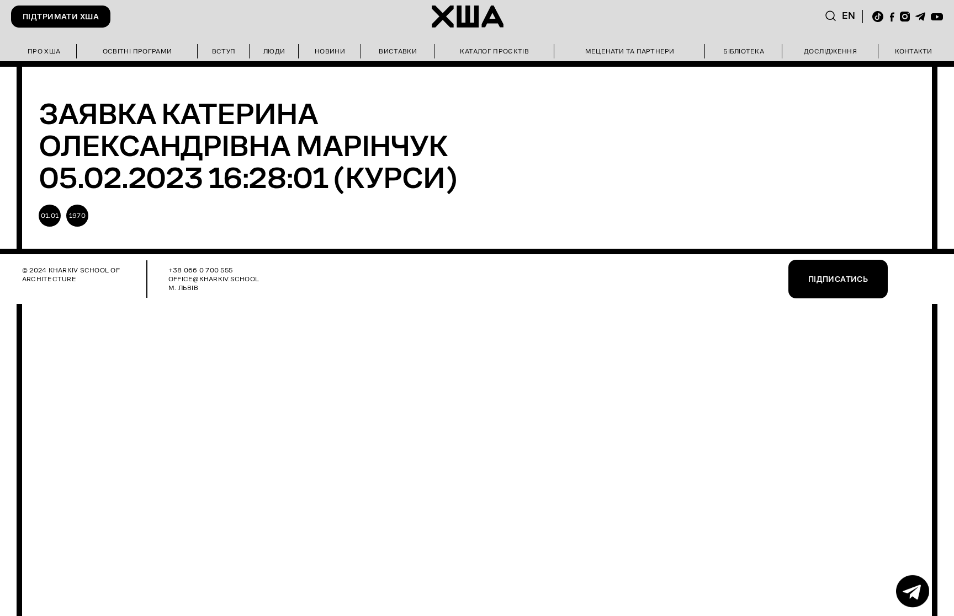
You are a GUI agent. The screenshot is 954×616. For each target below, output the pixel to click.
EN (849, 16)
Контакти (913, 51)
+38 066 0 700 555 (200, 270)
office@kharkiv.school (213, 279)
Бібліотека (743, 51)
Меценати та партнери (630, 51)
